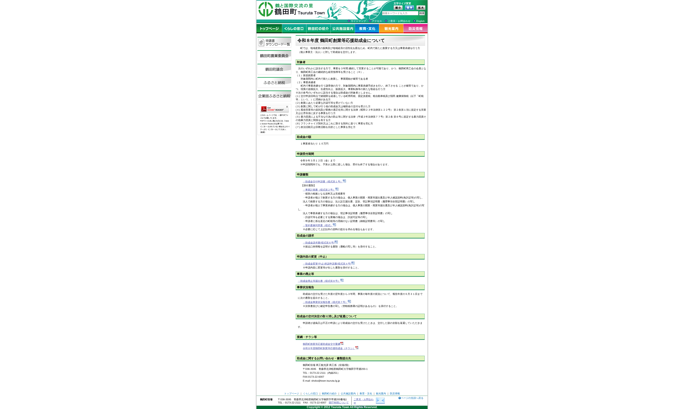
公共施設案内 (343, 28)
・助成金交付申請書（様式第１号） (323, 181)
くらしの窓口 (294, 28)
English (420, 21)
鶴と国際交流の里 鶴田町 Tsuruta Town (299, 9)
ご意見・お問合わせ (399, 21)
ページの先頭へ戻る (412, 398)
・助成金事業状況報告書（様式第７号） (325, 302)
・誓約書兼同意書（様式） (318, 225)
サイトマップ (358, 21)
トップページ (269, 28)
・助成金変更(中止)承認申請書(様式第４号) (327, 263)
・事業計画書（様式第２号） (319, 189)
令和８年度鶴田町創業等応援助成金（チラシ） (329, 348)
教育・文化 (367, 28)
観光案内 (391, 28)
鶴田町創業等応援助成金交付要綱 (321, 344)
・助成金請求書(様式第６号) (319, 242)
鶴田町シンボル (265, 9)
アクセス (377, 21)
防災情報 (415, 28)
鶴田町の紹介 (318, 28)
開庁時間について (339, 402)
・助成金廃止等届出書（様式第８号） (319, 280)
